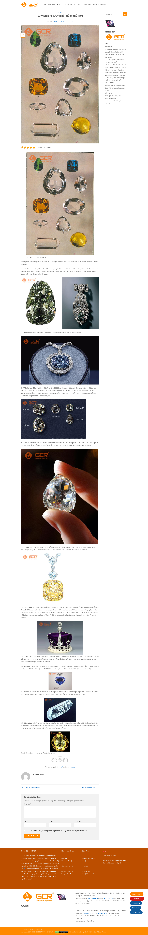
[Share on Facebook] (52, 760)
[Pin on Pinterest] (63, 760)
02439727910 (137, 898)
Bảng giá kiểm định (18, 928)
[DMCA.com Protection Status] (61, 932)
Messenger (136, 903)
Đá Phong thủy (86, 871)
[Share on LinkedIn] (67, 760)
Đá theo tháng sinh (67, 871)
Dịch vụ (66, 4)
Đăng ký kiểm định (66, 874)
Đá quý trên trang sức (88, 874)
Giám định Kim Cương (88, 858)
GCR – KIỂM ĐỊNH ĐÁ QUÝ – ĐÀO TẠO (40, 932)
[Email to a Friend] (60, 760)
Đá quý (59, 4)
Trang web (77, 821)
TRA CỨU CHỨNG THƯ (99, 4)
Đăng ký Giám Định (84, 4)
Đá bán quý (85, 866)
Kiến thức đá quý (66, 861)
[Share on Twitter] (56, 760)
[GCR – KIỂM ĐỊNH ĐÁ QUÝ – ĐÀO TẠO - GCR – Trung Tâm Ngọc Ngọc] (31, 4)
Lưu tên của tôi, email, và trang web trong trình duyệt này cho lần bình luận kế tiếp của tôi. (57, 831)
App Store (135, 908)
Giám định (64, 858)
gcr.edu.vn (69, 21)
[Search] (45, 4)
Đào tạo (73, 4)
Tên (25, 821)
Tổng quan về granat (88, 787)
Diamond (72, 767)
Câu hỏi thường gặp (67, 866)
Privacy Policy (101, 932)
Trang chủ (51, 4)
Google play (136, 912)
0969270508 (137, 894)
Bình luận (27, 804)
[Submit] (125, 14)
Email (51, 821)
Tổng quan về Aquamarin (33, 787)
